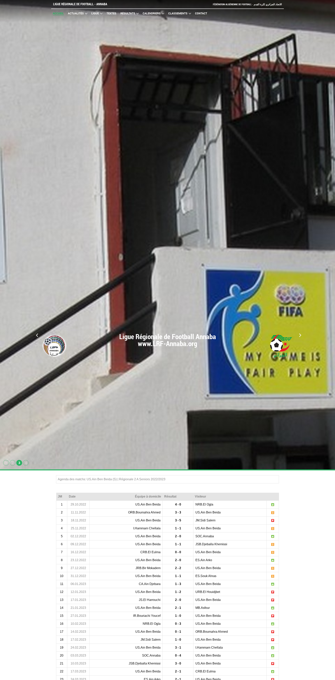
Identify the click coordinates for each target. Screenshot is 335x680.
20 (61, 655)
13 (61, 599)
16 (61, 623)
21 (61, 663)
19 (61, 647)
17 (61, 631)
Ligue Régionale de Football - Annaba (80, 4)
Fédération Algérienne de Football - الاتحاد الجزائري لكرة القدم (247, 4)
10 (61, 576)
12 (61, 592)
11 (61, 584)
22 (61, 671)
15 (61, 615)
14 (61, 607)
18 (61, 639)
